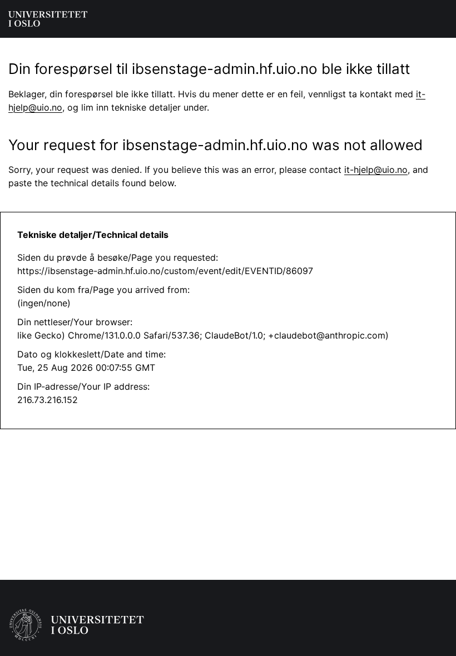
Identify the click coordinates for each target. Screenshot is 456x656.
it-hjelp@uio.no (376, 169)
